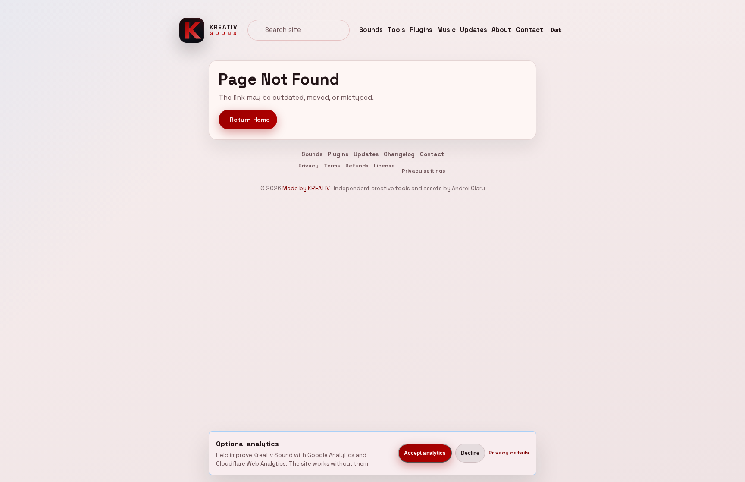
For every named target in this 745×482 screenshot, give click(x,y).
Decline (470, 453)
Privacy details (508, 452)
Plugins (421, 30)
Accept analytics (425, 453)
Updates (473, 30)
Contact (529, 30)
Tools (396, 30)
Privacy (308, 165)
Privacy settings (423, 170)
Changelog (399, 154)
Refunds (357, 165)
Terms (332, 165)
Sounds (371, 30)
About (501, 30)
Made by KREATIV (306, 188)
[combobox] (298, 30)
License (384, 165)
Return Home (250, 119)
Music (446, 30)
